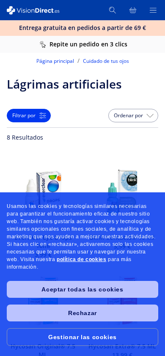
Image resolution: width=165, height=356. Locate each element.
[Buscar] (112, 10)
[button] (133, 115)
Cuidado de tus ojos (106, 61)
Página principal (55, 61)
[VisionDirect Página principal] (37, 10)
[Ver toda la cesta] (133, 10)
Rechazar (82, 313)
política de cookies (81, 259)
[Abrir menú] (153, 10)
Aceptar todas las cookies (82, 289)
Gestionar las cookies (82, 337)
